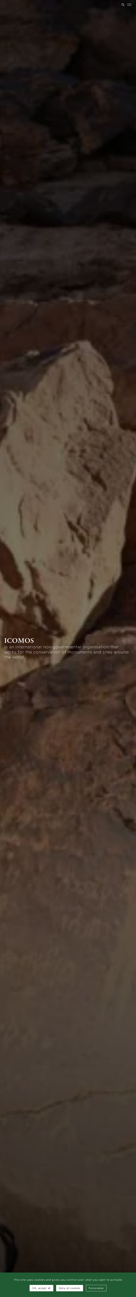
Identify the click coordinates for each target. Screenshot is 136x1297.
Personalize (96, 1288)
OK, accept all (41, 1288)
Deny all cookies (70, 1288)
